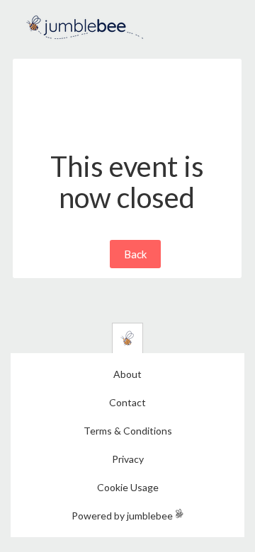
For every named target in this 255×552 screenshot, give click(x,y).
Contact (127, 402)
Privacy (128, 459)
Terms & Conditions (128, 431)
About (127, 374)
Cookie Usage (128, 487)
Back (135, 254)
